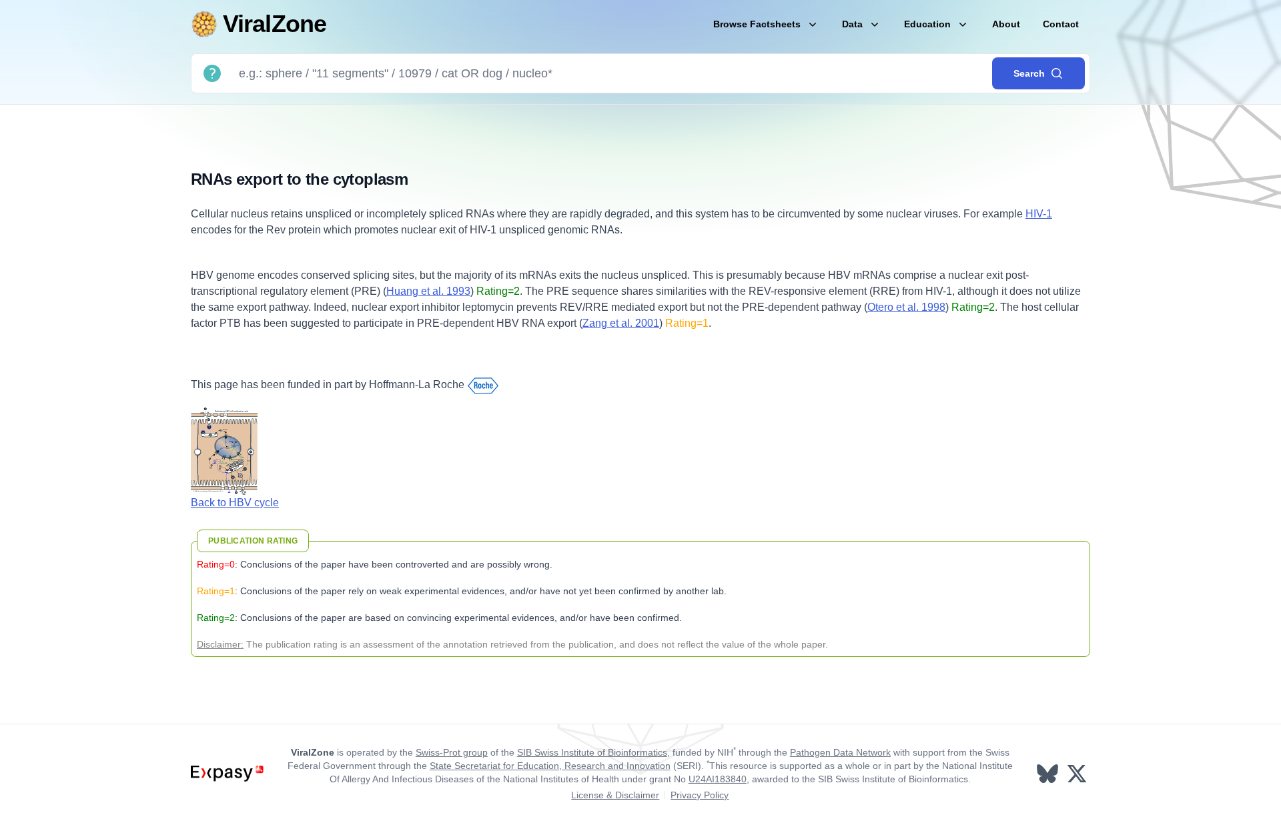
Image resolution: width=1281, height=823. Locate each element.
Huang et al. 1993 (428, 291)
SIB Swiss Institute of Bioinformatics (592, 752)
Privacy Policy (700, 795)
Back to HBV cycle (235, 502)
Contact (1061, 24)
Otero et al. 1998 (906, 307)
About (1006, 24)
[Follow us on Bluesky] (1049, 773)
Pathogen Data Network (840, 752)
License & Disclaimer (615, 795)
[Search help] (212, 73)
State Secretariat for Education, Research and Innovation (550, 765)
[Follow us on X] (1078, 773)
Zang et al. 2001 (620, 323)
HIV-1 (1038, 213)
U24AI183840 (718, 779)
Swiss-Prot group (452, 752)
